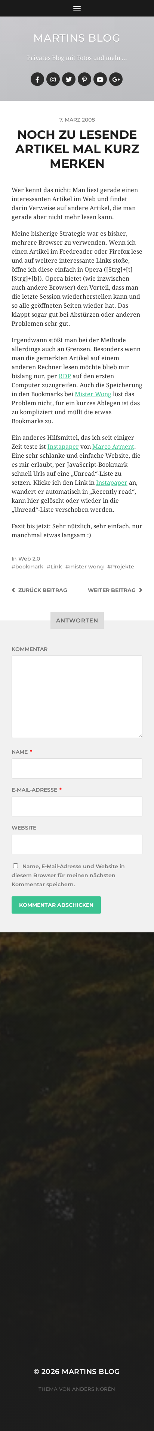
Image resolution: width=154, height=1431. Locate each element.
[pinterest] (84, 79)
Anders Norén (93, 1389)
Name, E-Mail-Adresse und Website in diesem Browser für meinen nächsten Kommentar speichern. (68, 875)
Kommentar (29, 649)
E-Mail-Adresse (37, 789)
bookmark (29, 566)
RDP (65, 376)
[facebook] (37, 79)
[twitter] (69, 79)
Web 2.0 (29, 558)
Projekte (122, 566)
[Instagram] (53, 79)
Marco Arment (113, 446)
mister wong (86, 566)
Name (22, 752)
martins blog (76, 38)
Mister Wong (93, 394)
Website (24, 827)
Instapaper (63, 446)
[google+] (116, 79)
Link (56, 566)
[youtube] (100, 79)
